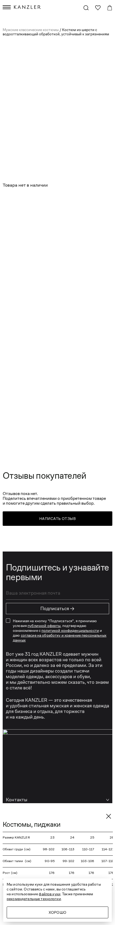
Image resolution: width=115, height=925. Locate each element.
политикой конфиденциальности (70, 630)
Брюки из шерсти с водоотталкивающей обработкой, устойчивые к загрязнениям (45, 259)
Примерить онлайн (62, 318)
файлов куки (49, 894)
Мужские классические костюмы (31, 30)
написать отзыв (57, 518)
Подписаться (57, 608)
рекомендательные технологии (34, 899)
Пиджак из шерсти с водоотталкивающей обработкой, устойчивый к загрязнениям (46, 202)
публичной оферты (44, 626)
